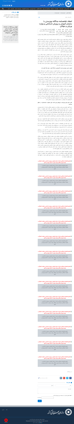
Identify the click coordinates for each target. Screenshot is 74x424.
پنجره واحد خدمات (18, 8)
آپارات (7, 5)
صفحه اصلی (68, 13)
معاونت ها (56, 8)
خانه (70, 8)
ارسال (40, 401)
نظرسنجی (12, 8)
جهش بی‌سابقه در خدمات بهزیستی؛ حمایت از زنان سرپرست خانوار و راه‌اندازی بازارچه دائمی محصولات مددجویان (11, 31)
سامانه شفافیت (39, 8)
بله (9, 5)
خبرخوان (5, 5)
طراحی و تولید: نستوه (36, 422)
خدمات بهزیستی (33, 8)
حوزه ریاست (61, 8)
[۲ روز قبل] (10, 19)
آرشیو (3, 410)
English (13, 1)
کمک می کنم (66, 8)
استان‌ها (52, 8)
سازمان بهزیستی (58, 3)
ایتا (11, 5)
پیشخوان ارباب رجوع (46, 8)
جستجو (3, 5)
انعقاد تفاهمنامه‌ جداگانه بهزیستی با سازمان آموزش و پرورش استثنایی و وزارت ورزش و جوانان (55, 24)
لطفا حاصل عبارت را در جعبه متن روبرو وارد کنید (62, 395)
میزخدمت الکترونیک (25, 8)
